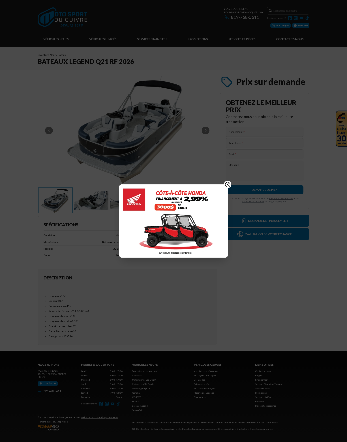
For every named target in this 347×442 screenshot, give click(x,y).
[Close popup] (228, 184)
